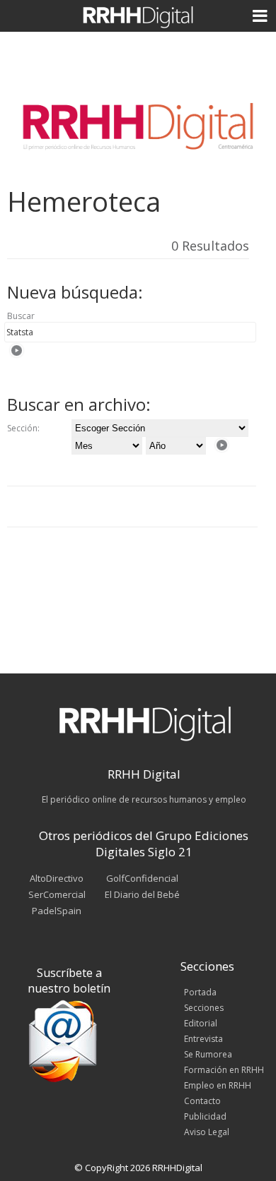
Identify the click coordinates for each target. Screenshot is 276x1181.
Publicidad (205, 1116)
